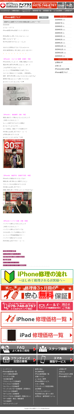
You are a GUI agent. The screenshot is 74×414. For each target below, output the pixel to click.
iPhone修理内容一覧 (10, 371)
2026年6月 (58, 26)
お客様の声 (68, 10)
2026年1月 (58, 43)
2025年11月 (59, 49)
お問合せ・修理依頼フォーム (45, 396)
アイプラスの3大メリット (26, 10)
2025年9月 (58, 56)
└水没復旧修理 (8, 379)
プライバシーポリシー (42, 391)
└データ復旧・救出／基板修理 (13, 398)
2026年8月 (58, 20)
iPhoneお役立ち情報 (62, 69)
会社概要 (38, 389)
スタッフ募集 (39, 384)
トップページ (5, 10)
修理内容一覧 (37, 10)
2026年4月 (58, 33)
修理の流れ (15, 10)
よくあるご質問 (40, 379)
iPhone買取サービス (42, 381)
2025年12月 (59, 46)
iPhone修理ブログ (61, 72)
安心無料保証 (39, 371)
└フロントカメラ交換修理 (12, 381)
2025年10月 (59, 52)
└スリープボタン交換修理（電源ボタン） (17, 396)
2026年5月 (58, 29)
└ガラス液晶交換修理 (10, 374)
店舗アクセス (39, 376)
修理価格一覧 (47, 10)
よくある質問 (58, 10)
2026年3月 (58, 36)
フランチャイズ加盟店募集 (44, 386)
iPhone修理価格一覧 (42, 374)
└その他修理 (7, 401)
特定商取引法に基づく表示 (44, 394)
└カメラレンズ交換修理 (11, 386)
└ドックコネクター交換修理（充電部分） (17, 389)
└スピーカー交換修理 (10, 391)
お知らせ (58, 66)
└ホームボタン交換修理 (11, 394)
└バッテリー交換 (8, 376)
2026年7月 (58, 23)
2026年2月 (58, 39)
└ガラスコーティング (10, 403)
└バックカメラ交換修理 (11, 384)
